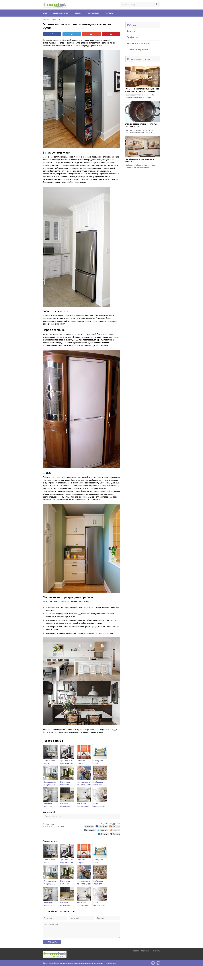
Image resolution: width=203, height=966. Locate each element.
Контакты (109, 13)
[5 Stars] (52, 826)
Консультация (93, 13)
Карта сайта (145, 951)
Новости (77, 13)
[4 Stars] (50, 826)
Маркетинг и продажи (137, 49)
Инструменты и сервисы (139, 43)
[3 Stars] (48, 826)
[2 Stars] (46, 826)
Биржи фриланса (60, 13)
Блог (45, 13)
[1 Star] (44, 826)
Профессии (132, 37)
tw (153, 963)
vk (158, 963)
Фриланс (131, 31)
